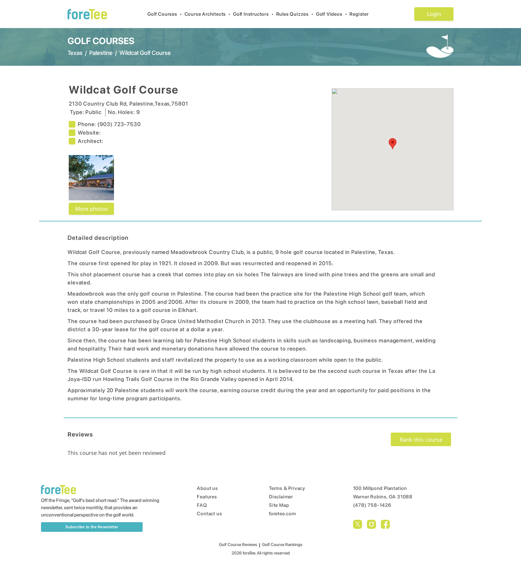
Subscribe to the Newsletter (91, 527)
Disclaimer (281, 497)
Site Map (279, 505)
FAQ (202, 505)
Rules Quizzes (295, 14)
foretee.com (282, 513)
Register (358, 14)
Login (434, 13)
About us (207, 488)
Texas (75, 52)
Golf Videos (331, 14)
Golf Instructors (253, 14)
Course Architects (208, 14)
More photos (91, 208)
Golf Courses (164, 14)
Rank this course (421, 439)
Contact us (209, 513)
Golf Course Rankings (282, 544)
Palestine (101, 52)
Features (207, 497)
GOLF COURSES (101, 40)
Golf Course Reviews (238, 544)
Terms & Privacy (287, 488)
